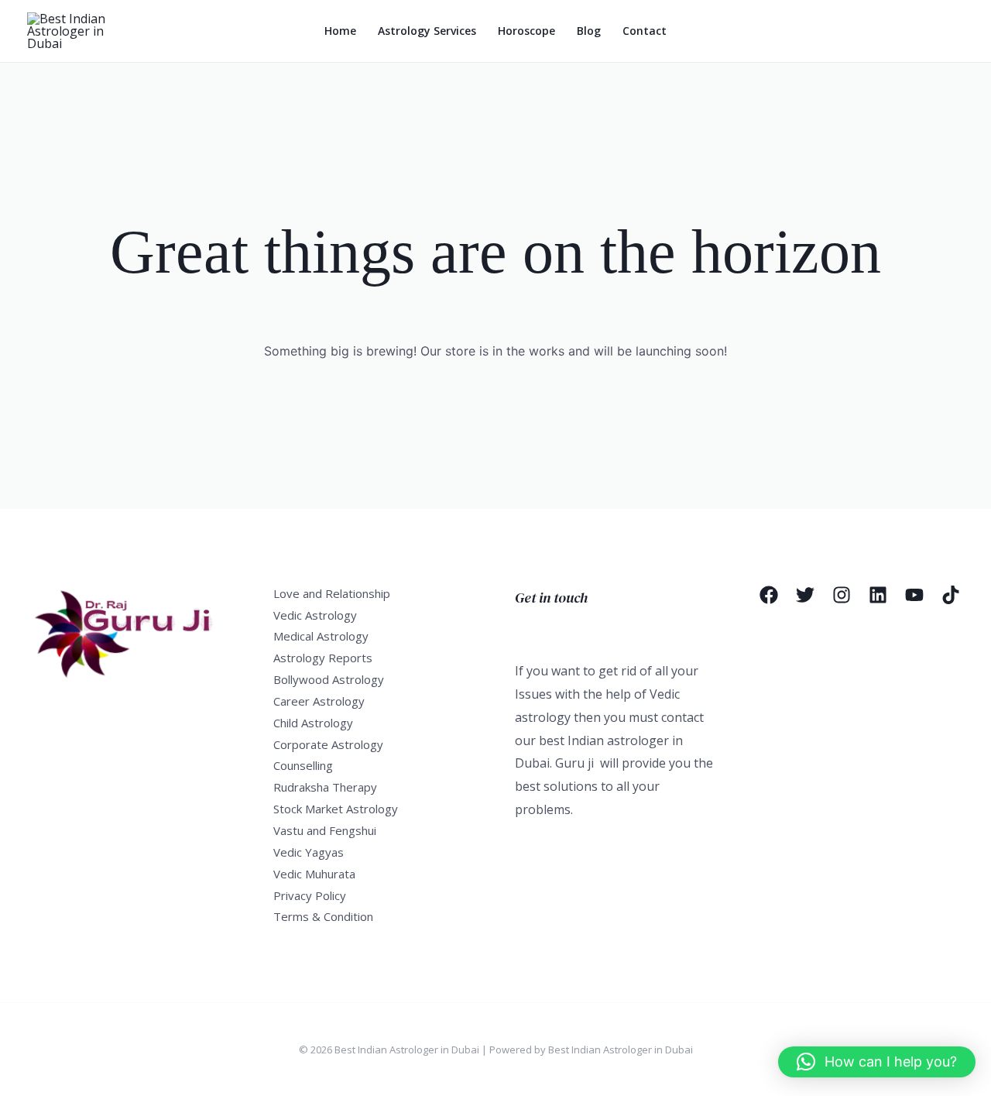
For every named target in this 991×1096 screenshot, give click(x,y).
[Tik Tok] (950, 595)
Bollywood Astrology (328, 679)
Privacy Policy (309, 895)
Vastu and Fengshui (324, 830)
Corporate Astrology (328, 744)
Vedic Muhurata (314, 873)
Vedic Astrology (315, 615)
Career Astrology (319, 701)
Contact (644, 30)
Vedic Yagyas (308, 852)
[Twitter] (805, 595)
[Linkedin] (878, 595)
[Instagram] (841, 595)
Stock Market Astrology (335, 808)
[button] (877, 1061)
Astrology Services (427, 30)
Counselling (303, 765)
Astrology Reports (322, 657)
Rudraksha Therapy (325, 787)
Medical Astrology (321, 636)
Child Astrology (313, 722)
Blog (589, 30)
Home (340, 30)
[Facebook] (769, 595)
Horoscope (526, 30)
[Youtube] (914, 595)
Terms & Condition (323, 916)
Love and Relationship (331, 593)
